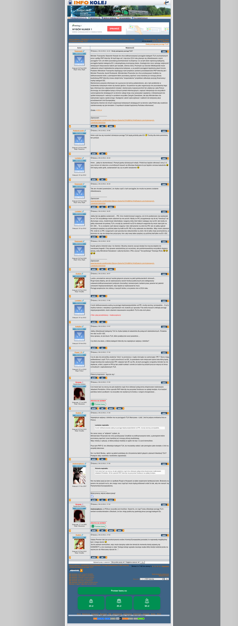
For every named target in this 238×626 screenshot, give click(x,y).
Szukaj (153, 614)
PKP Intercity (124, 39)
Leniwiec (78, 158)
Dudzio (78, 274)
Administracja (117, 614)
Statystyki (146, 614)
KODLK (99, 110)
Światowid (78, 51)
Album (159, 614)
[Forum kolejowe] (98, 619)
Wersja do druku (164, 575)
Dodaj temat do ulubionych (160, 574)
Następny (166, 41)
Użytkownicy (127, 614)
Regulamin (103, 614)
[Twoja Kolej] (110, 619)
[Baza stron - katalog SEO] (138, 619)
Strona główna (74, 39)
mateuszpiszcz (78, 464)
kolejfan (78, 327)
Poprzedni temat (150, 39)
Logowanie (95, 614)
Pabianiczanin (78, 131)
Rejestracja (86, 614)
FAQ (110, 614)
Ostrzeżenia (137, 614)
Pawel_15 (78, 352)
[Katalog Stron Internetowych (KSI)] (127, 619)
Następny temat (163, 39)
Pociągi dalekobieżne (110, 39)
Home (79, 614)
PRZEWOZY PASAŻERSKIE (91, 39)
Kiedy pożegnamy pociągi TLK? (157, 44)
